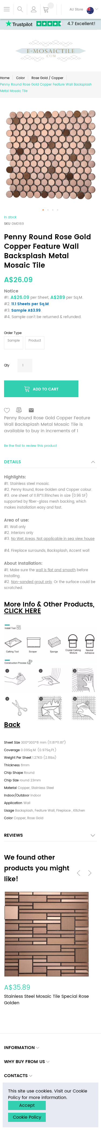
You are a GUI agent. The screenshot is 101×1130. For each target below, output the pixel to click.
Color (20, 78)
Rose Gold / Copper (47, 78)
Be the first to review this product (30, 445)
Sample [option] (14, 340)
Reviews (13, 835)
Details (12, 461)
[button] (79, 9)
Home (4, 78)
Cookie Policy (27, 1117)
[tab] (50, 463)
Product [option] (35, 340)
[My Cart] (48, 10)
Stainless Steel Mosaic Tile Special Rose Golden (46, 999)
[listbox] (50, 343)
